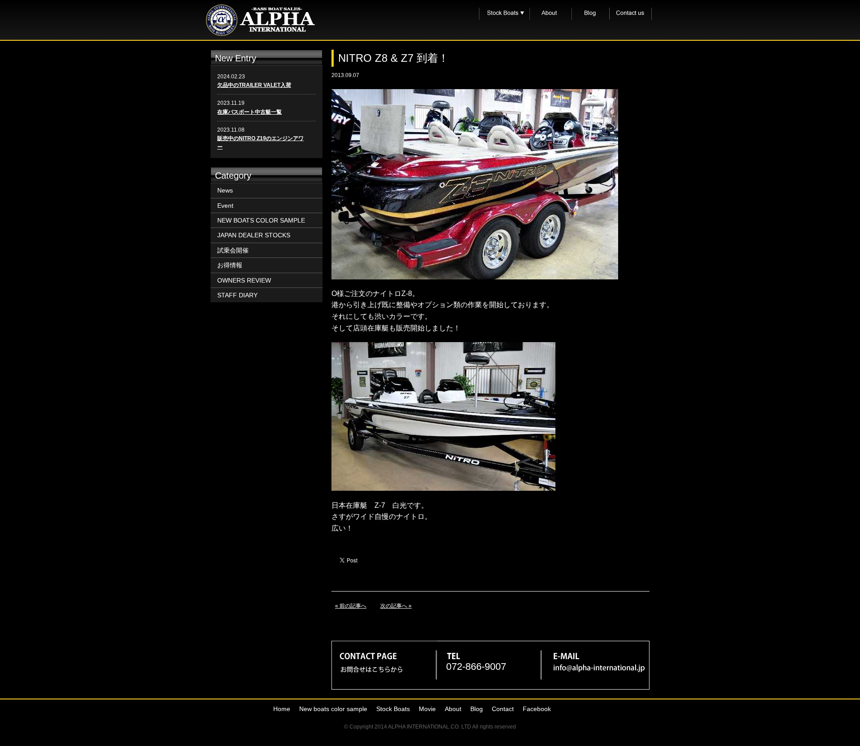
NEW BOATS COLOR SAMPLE (261, 220)
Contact (503, 708)
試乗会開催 (233, 250)
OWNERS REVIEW (244, 280)
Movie (427, 708)
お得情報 (229, 265)
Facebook (537, 708)
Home (281, 708)
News (225, 190)
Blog (476, 708)
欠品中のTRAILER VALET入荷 (254, 85)
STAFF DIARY (237, 295)
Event (225, 205)
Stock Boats (393, 708)
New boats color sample (333, 708)
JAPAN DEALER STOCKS (253, 235)
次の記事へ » (396, 606)
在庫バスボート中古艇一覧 (249, 112)
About (453, 708)
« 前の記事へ (350, 606)
